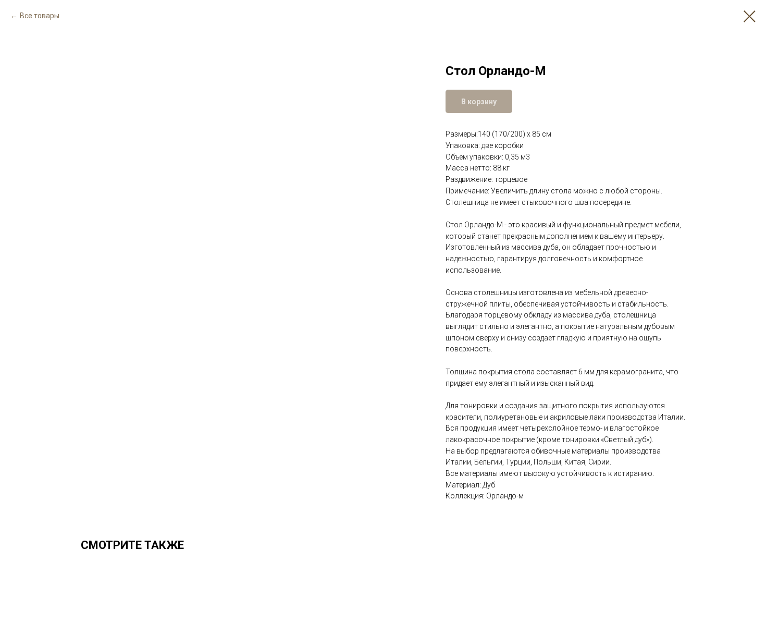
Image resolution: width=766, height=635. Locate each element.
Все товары (39, 15)
